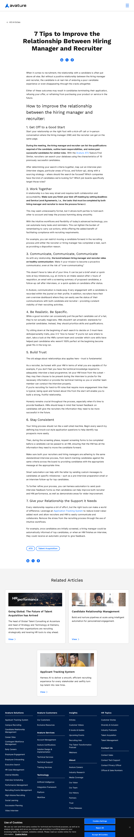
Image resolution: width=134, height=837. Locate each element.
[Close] (130, 827)
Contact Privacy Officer (111, 765)
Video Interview (11, 810)
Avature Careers (76, 767)
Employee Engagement (15, 754)
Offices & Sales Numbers (111, 770)
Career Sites (10, 737)
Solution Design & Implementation (44, 750)
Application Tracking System (68, 511)
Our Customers (43, 720)
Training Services (44, 767)
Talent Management (109, 740)
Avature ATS (82, 153)
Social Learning (11, 800)
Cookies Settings (100, 821)
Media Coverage (76, 777)
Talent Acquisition (47, 548)
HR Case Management (14, 770)
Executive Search (12, 764)
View (10, 639)
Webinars (73, 752)
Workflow (41, 797)
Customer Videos (76, 725)
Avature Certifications (46, 745)
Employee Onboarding (14, 759)
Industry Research (77, 772)
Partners (72, 798)
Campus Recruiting (13, 725)
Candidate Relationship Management (15, 730)
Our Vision (73, 782)
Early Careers (10, 749)
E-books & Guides (76, 730)
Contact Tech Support (110, 760)
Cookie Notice (21, 834)
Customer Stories (108, 720)
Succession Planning (14, 805)
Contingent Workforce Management (14, 742)
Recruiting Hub (75, 740)
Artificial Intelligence (45, 782)
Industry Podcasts (109, 730)
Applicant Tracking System (16, 720)
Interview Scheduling (14, 780)
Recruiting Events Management (18, 790)
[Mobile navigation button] (127, 5)
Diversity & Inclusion (109, 725)
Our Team (73, 787)
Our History (74, 793)
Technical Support (45, 762)
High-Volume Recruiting (15, 795)
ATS (31, 548)
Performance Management (16, 785)
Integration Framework (47, 787)
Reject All (100, 828)
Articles (72, 720)
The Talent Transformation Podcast (80, 746)
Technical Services (45, 757)
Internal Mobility (12, 775)
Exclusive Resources (46, 725)
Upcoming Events (76, 735)
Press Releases (75, 808)
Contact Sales (107, 755)
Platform (40, 792)
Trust (71, 803)
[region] (67, 827)
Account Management (46, 740)
